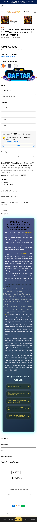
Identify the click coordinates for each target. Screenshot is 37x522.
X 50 (4, 120)
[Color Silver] (16, 66)
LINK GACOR (7, 90)
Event (4, 519)
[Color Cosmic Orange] (3, 66)
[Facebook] (2, 214)
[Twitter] (5, 214)
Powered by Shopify (24, 513)
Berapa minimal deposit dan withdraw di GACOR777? (16, 416)
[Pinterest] (8, 214)
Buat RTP (23, 175)
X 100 (4, 114)
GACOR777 (18, 519)
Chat (26, 519)
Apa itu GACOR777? (14, 387)
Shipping (10, 49)
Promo (11, 519)
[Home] (13, 11)
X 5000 (5, 107)
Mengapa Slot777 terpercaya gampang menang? (17, 401)
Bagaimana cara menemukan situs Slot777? (17, 393)
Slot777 (7, 314)
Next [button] (35, 2)
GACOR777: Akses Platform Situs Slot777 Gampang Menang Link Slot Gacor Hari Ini (18, 2)
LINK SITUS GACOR (9, 96)
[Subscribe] (30, 494)
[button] (2, 11)
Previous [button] (2, 2)
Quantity (4, 152)
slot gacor (28, 232)
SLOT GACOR (15, 513)
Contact (33, 519)
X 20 (4, 126)
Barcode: (12, 37)
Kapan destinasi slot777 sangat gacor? (17, 408)
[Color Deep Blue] (9, 66)
